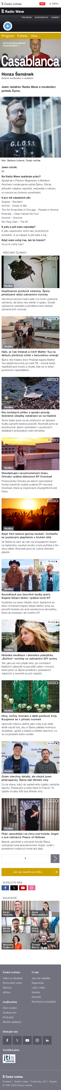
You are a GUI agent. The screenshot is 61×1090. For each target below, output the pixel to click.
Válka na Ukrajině (12, 978)
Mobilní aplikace (12, 1022)
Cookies (7, 1081)
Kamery (55, 17)
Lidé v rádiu (38, 987)
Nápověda (38, 982)
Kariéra (36, 992)
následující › (55, 858)
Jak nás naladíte (41, 978)
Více (35, 36)
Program (26, 17)
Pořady (22, 36)
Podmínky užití (38, 1081)
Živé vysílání (10, 1007)
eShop (6, 992)
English (53, 1081)
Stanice (7, 987)
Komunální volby (12, 982)
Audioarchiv (41, 17)
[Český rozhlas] (12, 3)
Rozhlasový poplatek (44, 1001)
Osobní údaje (21, 1081)
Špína (16, 90)
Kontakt (36, 997)
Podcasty (8, 1017)
